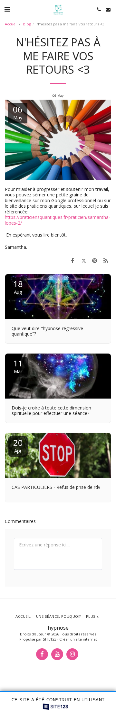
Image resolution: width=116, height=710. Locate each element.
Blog (27, 24)
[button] (7, 9)
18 (18, 286)
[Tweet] (83, 260)
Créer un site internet (78, 639)
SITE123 (49, 639)
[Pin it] (94, 260)
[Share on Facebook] (72, 260)
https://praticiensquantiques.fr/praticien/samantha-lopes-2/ (57, 220)
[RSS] (105, 260)
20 (18, 445)
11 (18, 365)
